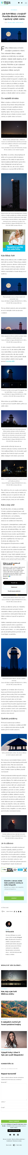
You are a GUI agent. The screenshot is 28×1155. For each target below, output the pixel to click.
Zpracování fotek (6, 1049)
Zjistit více (5, 578)
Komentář (4, 1082)
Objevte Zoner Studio (14, 1130)
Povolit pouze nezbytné (14, 591)
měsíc (13, 22)
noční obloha (20, 22)
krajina (10, 22)
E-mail (3, 1107)
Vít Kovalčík (10, 931)
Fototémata (4, 1019)
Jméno (3, 1101)
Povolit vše (14, 582)
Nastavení (14, 587)
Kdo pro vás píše (7, 1139)
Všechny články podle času (18, 1139)
